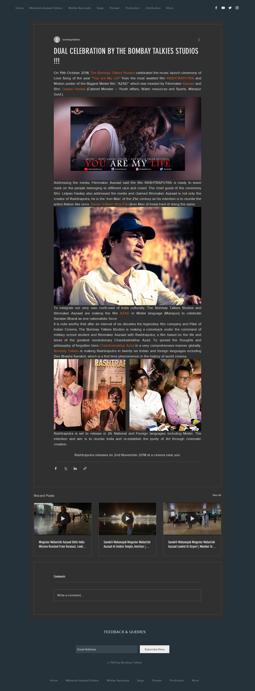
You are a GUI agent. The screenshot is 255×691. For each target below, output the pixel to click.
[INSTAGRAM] (237, 8)
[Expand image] (90, 395)
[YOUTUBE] (223, 8)
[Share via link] (85, 468)
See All (217, 495)
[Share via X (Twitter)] (65, 468)
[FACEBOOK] (216, 8)
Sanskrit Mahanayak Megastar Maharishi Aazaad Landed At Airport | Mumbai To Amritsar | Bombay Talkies (191, 544)
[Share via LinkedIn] (75, 468)
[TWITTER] (230, 8)
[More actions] (198, 39)
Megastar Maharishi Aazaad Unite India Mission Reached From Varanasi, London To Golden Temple (62, 544)
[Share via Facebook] (56, 468)
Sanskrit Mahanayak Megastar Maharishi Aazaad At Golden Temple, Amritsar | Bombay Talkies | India (127, 544)
